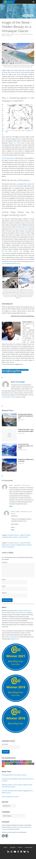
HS (8, 764)
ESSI (19, 761)
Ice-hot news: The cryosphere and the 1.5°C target (25, 446)
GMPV (4, 764)
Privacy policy (28, 847)
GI (27, 761)
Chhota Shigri (5, 370)
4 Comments (9, 35)
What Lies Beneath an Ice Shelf (10, 796)
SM (23, 764)
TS (3, 766)
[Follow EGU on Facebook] (18, 852)
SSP (26, 764)
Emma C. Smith (15, 511)
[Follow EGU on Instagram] (11, 852)
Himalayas (11, 372)
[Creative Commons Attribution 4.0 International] (3, 837)
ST (33, 764)
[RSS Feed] (28, 852)
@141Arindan (10, 362)
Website (4, 593)
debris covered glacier (23, 370)
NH (11, 764)
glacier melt (5, 372)
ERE (15, 761)
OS (17, 764)
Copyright (12, 847)
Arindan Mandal (6, 34)
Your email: (5, 744)
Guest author (23, 34)
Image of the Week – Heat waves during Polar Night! (26, 430)
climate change (13, 370)
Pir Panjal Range (23, 72)
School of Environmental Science (19, 229)
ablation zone (17, 251)
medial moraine (12, 292)
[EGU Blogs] (8, 3)
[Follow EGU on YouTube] (15, 852)
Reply (10, 506)
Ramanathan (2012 (14, 263)
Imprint (20, 847)
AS (3, 761)
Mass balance (18, 372)
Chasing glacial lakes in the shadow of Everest (14, 775)
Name (3, 579)
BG (6, 761)
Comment (4, 562)
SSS (30, 764)
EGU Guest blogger (19, 382)
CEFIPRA (32, 227)
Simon (11, 485)
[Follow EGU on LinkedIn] (8, 852)
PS (20, 764)
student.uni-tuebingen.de (11, 637)
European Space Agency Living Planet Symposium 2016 (25, 416)
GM (30, 761)
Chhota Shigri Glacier (9, 72)
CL (9, 761)
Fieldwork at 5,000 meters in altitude (25, 460)
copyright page (10, 832)
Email (3, 586)
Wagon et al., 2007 (14, 143)
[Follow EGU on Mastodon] (21, 852)
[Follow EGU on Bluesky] (25, 852)
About (5, 847)
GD (24, 761)
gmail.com (15, 639)
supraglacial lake (22, 184)
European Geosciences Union (18, 612)
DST (28, 227)
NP (14, 764)
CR (12, 761)
